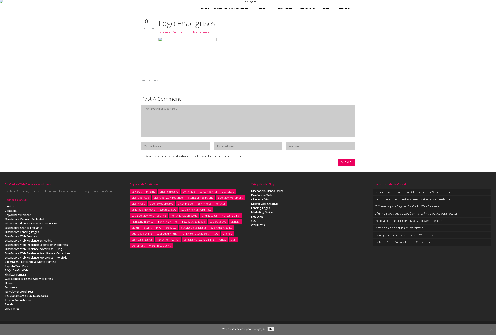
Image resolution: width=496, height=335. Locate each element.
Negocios (257, 216)
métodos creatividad (193, 221)
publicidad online (142, 233)
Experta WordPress (17, 266)
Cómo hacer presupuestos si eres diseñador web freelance (412, 199)
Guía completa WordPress (196, 209)
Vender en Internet (168, 239)
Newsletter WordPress (19, 291)
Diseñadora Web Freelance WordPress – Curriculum (37, 253)
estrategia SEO (167, 209)
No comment (201, 32)
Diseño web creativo (161, 203)
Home (9, 283)
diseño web (138, 203)
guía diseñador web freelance (149, 215)
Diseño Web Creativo (264, 204)
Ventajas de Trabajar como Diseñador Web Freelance (408, 221)
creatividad (227, 191)
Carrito (9, 206)
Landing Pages (260, 208)
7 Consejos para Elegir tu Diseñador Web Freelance (407, 206)
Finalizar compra (15, 274)
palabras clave (218, 221)
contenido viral (208, 191)
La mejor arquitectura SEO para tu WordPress (404, 235)
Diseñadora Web (261, 195)
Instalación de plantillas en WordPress (399, 228)
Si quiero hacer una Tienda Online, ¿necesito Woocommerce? (413, 192)
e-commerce (185, 203)
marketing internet (142, 221)
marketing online (167, 221)
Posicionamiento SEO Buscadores (26, 296)
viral (233, 239)
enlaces (220, 203)
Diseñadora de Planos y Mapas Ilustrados (31, 223)
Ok (270, 329)
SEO (215, 233)
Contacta (11, 210)
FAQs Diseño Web (16, 270)
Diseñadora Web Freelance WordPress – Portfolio (36, 257)
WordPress (138, 245)
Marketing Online (262, 212)
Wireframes (12, 308)
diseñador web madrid (200, 197)
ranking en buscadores (195, 233)
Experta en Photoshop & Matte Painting (30, 262)
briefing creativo (169, 191)
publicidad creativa (221, 227)
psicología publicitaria (193, 227)
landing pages (209, 215)
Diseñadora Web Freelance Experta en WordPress (36, 245)
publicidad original (167, 233)
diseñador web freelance (168, 197)
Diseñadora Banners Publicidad (24, 219)
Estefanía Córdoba (170, 32)
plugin (135, 227)
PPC (158, 227)
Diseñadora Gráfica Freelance (23, 228)
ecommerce (204, 203)
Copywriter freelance (18, 215)
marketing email (231, 215)
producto (170, 227)
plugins (147, 227)
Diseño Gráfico (260, 199)
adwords (137, 191)
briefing (150, 191)
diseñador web (140, 197)
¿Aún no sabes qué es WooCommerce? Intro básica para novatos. (416, 213)
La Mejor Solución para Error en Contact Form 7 (405, 242)
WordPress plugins (160, 245)
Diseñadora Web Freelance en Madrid (28, 240)
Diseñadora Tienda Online (267, 191)
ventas (222, 239)
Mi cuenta (11, 287)
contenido (189, 191)
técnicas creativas (142, 239)
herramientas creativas (184, 215)
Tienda (9, 304)
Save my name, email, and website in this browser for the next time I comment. (194, 156)
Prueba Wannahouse (18, 300)
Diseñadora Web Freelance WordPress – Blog (33, 249)
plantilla (235, 221)
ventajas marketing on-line (199, 239)
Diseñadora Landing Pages (22, 232)
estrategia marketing (143, 209)
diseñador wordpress (230, 197)
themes (227, 233)
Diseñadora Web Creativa (21, 236)
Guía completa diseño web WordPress (29, 279)
